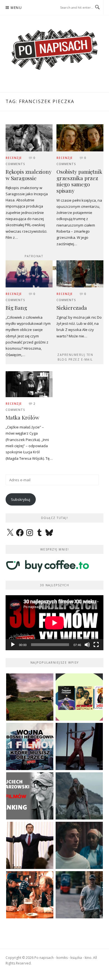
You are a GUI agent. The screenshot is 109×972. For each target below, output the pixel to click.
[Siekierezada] (79, 273)
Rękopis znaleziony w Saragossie (28, 175)
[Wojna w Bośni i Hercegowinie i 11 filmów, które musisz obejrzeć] (30, 746)
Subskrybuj (20, 499)
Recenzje (14, 157)
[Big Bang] (29, 273)
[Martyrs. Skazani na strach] (79, 746)
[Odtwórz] (13, 644)
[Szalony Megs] (30, 895)
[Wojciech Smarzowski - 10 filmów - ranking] (30, 796)
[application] (54, 622)
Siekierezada (71, 307)
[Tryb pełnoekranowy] (96, 644)
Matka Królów (22, 417)
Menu (16, 7)
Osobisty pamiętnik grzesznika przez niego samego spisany (79, 181)
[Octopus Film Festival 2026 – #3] (79, 697)
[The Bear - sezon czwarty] (79, 845)
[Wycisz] (87, 644)
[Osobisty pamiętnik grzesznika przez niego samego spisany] (79, 137)
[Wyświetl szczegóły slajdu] (54, 268)
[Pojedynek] (30, 697)
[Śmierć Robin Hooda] (79, 796)
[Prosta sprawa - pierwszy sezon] (79, 895)
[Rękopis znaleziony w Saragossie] (29, 137)
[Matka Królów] (29, 383)
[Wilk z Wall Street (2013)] (30, 845)
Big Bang (16, 307)
